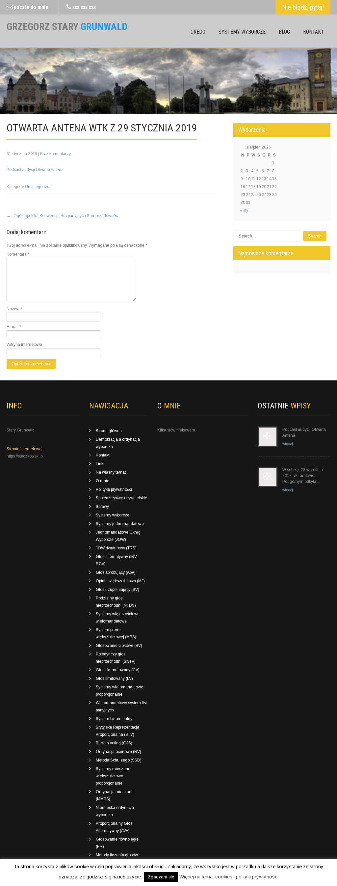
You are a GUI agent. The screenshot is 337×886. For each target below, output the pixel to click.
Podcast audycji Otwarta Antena (35, 169)
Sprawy (102, 506)
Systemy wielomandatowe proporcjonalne (119, 691)
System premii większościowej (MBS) (116, 633)
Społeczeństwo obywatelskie (121, 498)
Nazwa (14, 309)
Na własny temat (111, 472)
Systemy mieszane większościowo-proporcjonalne (113, 776)
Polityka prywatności (114, 489)
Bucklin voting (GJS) (114, 743)
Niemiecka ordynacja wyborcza (115, 811)
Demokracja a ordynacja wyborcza (118, 443)
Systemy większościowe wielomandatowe (118, 617)
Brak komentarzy (55, 154)
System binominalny (114, 718)
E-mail (14, 326)
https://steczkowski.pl (25, 456)
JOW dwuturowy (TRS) (116, 548)
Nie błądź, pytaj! (303, 7)
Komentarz (18, 254)
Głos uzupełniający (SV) (117, 589)
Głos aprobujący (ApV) (116, 572)
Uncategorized (38, 186)
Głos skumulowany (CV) (118, 670)
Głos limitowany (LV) (114, 678)
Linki (100, 463)
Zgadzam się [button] (161, 876)
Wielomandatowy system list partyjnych (121, 706)
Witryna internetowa (24, 344)
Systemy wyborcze (242, 32)
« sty (244, 210)
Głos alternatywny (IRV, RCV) (117, 560)
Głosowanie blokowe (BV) (119, 645)
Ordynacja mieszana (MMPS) (115, 795)
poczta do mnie (31, 7)
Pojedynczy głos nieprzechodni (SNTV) (116, 658)
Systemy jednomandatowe (120, 523)
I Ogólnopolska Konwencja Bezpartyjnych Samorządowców (62, 215)
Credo (198, 32)
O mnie (102, 481)
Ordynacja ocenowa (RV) (118, 751)
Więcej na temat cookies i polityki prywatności (228, 876)
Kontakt (313, 32)
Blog (284, 32)
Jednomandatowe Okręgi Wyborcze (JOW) (119, 536)
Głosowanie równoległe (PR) (117, 843)
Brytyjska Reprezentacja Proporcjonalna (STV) (117, 731)
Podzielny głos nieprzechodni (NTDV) (116, 602)
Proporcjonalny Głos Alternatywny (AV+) (114, 827)
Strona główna (109, 431)
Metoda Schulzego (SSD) (119, 760)
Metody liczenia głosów (117, 855)
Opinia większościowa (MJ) (120, 581)
